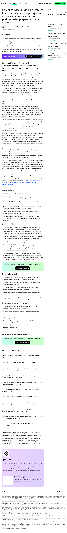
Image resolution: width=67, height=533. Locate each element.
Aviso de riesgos (20, 444)
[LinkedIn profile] (22, 26)
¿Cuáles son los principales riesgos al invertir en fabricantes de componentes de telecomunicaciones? (19, 383)
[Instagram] (64, 492)
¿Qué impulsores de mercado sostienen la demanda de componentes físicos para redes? (20, 404)
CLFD (12, 245)
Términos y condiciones (14, 528)
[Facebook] (62, 492)
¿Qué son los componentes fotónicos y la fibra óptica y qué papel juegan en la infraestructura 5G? (19, 370)
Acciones (19, 3)
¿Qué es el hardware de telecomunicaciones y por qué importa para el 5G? (20, 356)
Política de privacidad (6, 528)
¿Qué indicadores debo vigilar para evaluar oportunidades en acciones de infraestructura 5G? (20, 397)
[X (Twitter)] (55, 492)
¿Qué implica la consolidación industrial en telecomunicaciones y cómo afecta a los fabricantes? (19, 363)
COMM (23, 227)
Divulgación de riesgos (53, 515)
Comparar (25, 3)
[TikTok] (57, 492)
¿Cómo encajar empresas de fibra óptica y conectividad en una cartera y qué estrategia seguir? (20, 390)
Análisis (14, 3)
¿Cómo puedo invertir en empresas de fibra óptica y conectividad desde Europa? (19, 424)
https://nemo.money (13, 494)
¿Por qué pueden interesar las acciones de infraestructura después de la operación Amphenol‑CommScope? (20, 376)
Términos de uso (22, 528)
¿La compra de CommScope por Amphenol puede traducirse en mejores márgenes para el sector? (19, 417)
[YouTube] (60, 492)
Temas (10, 3)
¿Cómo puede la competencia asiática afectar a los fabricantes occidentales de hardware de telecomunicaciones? (18, 410)
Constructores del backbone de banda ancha (28, 264)
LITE (17, 236)
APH (16, 253)
